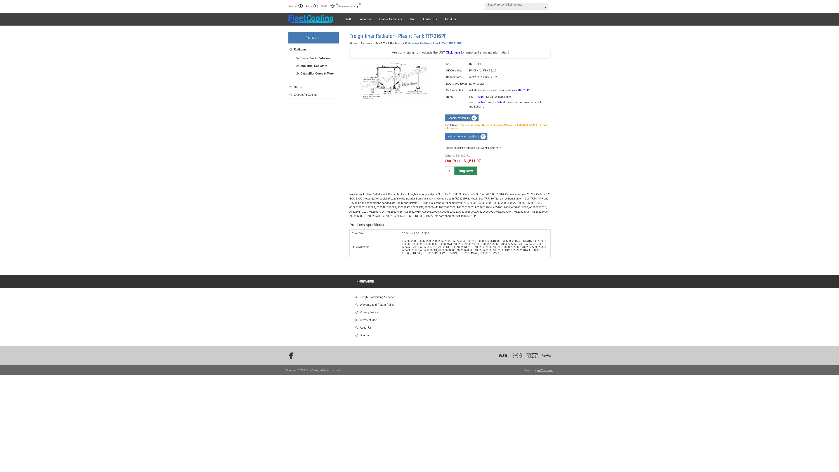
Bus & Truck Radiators (315, 58)
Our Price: (454, 161)
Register (292, 6)
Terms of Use (368, 320)
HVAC (298, 86)
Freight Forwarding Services (377, 297)
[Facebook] (289, 355)
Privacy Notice (369, 312)
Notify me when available (463, 136)
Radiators (300, 49)
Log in (309, 6)
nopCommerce (545, 370)
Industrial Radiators (313, 66)
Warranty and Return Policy (377, 304)
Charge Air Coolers (305, 94)
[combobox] (513, 4)
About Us (366, 327)
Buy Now (466, 171)
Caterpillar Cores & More (317, 73)
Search (544, 6)
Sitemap (365, 335)
